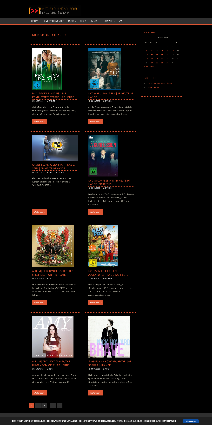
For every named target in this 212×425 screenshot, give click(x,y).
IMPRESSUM (153, 87)
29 (162, 63)
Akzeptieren (191, 421)
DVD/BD (52, 101)
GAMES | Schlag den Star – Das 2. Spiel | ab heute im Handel (53, 166)
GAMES (94, 20)
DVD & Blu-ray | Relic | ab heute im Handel (110, 95)
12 (147, 55)
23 (167, 59)
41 (53, 405)
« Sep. (146, 66)
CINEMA (34, 20)
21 (157, 59)
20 (152, 59)
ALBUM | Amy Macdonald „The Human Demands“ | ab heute (51, 363)
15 (162, 55)
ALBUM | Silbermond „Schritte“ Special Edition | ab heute (52, 273)
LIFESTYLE (108, 20)
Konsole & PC (61, 172)
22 (162, 59)
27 (152, 63)
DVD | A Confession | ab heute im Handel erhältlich (109, 182)
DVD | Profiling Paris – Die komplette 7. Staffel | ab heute (53, 95)
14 (157, 55)
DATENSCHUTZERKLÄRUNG (160, 83)
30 (167, 63)
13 (152, 55)
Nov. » (152, 66)
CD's (51, 278)
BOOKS (83, 20)
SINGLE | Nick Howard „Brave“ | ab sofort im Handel (110, 363)
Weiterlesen (39, 121)
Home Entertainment (53, 20)
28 (157, 63)
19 (147, 59)
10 (173, 51)
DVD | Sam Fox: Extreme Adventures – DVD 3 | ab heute (108, 273)
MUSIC (71, 20)
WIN (120, 20)
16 (167, 55)
